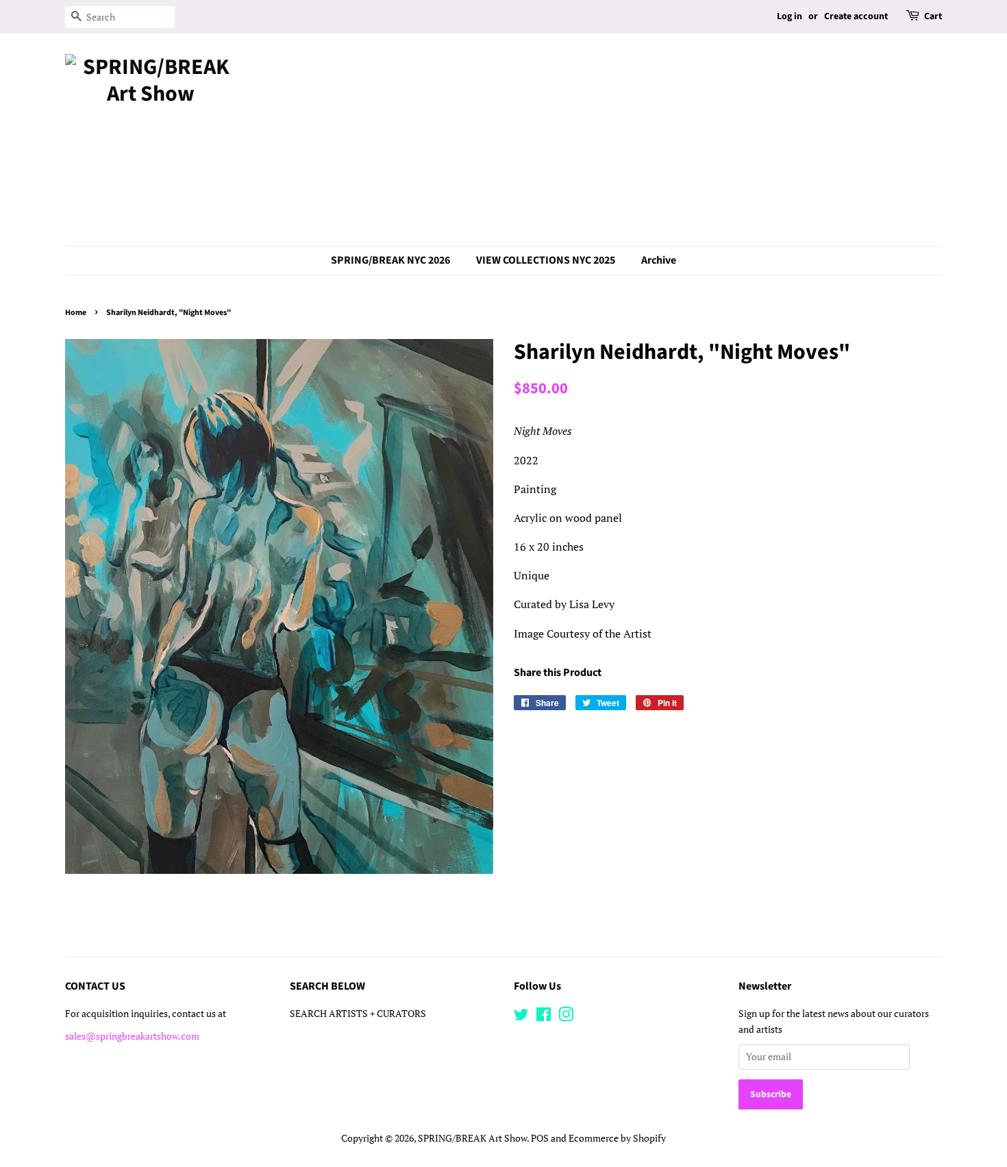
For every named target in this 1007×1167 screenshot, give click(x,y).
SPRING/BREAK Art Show (472, 1138)
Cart (933, 16)
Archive (658, 260)
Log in (789, 16)
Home (75, 312)
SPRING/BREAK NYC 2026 (390, 260)
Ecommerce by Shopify (617, 1138)
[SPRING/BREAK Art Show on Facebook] (543, 1017)
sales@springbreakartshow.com (132, 1036)
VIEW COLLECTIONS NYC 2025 (545, 260)
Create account (856, 16)
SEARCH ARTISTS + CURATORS (358, 1013)
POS (540, 1138)
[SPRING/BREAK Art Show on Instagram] (565, 1017)
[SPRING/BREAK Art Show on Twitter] (521, 1017)
